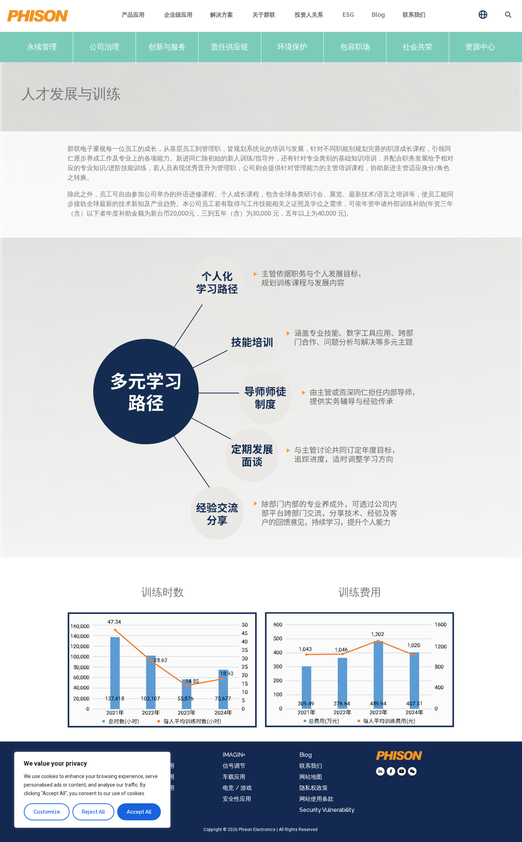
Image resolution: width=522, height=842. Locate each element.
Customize (46, 812)
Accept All (139, 812)
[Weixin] (412, 771)
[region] (92, 790)
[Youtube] (401, 771)
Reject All (93, 812)
